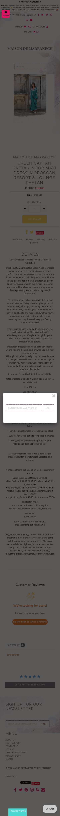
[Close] (53, 395)
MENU (6, 15)
